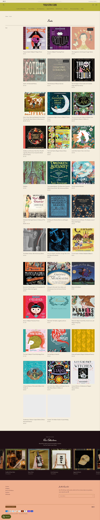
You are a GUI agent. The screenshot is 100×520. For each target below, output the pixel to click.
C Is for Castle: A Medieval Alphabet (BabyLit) (82, 253)
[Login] (93, 4)
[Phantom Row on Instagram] (4, 1)
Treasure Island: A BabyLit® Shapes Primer (32, 52)
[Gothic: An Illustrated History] (34, 70)
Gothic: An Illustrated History (30, 83)
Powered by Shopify (23, 513)
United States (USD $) (92, 1)
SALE (82, 8)
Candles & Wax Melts (21, 8)
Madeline (25, 186)
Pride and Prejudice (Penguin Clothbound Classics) (83, 354)
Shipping (7, 488)
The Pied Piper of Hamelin (53, 354)
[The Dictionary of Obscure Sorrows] (58, 70)
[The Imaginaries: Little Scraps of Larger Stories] (83, 38)
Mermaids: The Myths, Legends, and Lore (56, 320)
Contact (7, 486)
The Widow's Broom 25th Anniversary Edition (33, 253)
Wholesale (7, 494)
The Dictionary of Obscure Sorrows (55, 83)
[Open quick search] (4, 4)
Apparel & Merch (50, 8)
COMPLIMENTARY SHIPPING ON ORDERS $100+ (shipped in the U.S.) (50, 1)
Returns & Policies (9, 490)
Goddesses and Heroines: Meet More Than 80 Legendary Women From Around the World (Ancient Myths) (33, 152)
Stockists (7, 492)
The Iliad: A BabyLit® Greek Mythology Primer (33, 354)
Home (6, 16)
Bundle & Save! (59, 8)
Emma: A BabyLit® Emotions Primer (31, 320)
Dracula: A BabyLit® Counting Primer (55, 52)
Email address (62, 494)
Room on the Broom (76, 287)
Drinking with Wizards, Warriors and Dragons (57, 220)
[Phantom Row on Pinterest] (3, 1)
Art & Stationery (40, 8)
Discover (66, 8)
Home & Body (31, 8)
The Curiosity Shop (74, 8)
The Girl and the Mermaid (77, 186)
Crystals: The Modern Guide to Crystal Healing (57, 419)
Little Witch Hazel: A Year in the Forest (81, 151)
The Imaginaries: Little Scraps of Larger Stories (82, 52)
